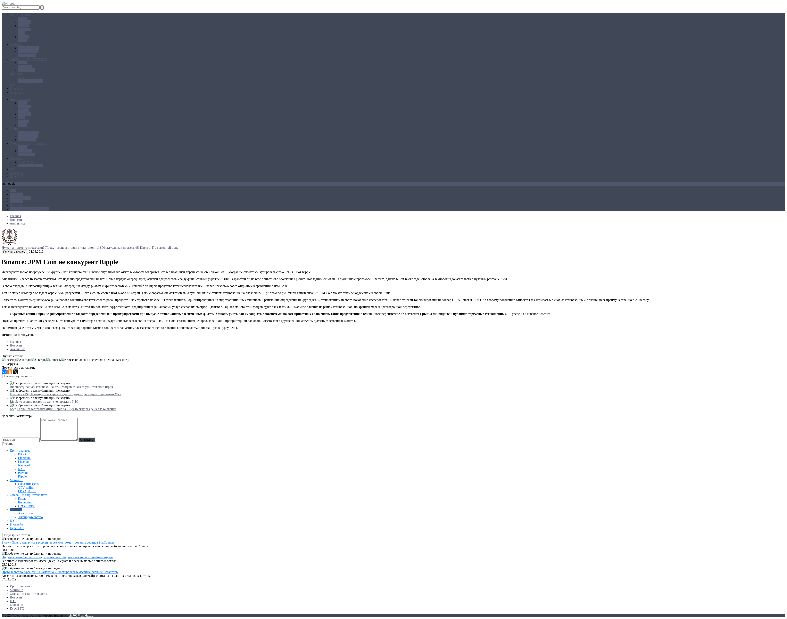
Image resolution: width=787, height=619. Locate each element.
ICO (13, 85)
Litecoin (23, 25)
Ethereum (24, 22)
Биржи (22, 62)
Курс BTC (17, 92)
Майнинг (16, 44)
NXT (21, 33)
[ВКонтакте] (4, 371)
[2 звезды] (23, 360)
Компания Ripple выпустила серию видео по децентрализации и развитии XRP (65, 394)
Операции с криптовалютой (29, 59)
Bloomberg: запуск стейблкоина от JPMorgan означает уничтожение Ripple (62, 387)
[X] (15, 371)
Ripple (22, 40)
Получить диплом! (14, 251)
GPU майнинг (28, 51)
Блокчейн (16, 88)
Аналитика (26, 77)
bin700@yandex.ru (80, 615)
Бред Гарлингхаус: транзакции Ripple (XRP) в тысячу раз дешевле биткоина (63, 409)
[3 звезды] (38, 360)
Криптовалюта (20, 14)
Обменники (26, 70)
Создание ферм (28, 48)
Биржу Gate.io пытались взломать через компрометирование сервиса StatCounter (58, 542)
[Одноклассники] (9, 371)
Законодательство (30, 81)
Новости (16, 73)
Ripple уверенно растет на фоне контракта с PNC (44, 401)
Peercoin (23, 37)
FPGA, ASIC (27, 55)
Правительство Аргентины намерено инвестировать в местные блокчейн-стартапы (60, 572)
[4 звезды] (53, 360)
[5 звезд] (67, 360)
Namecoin (24, 29)
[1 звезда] (9, 360)
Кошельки (25, 66)
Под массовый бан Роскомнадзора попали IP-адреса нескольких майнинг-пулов (57, 557)
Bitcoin (22, 18)
